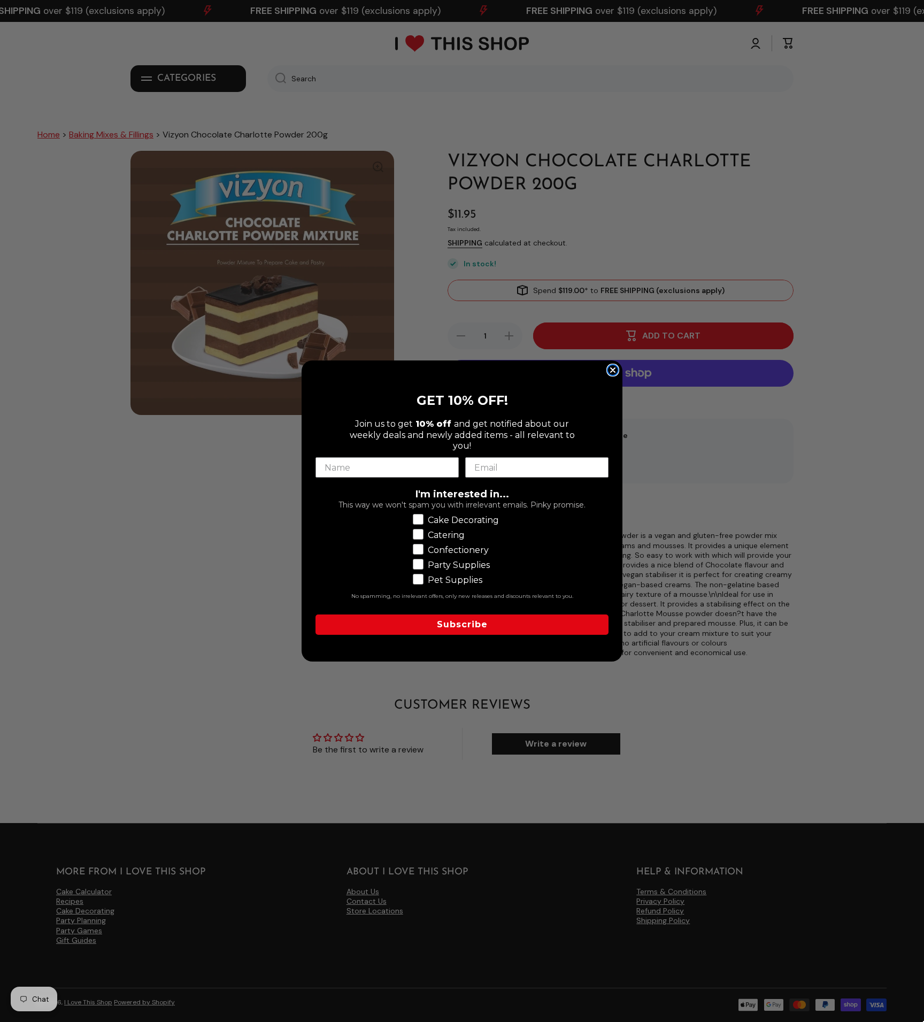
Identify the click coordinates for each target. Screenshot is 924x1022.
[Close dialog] (612, 370)
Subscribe (462, 624)
